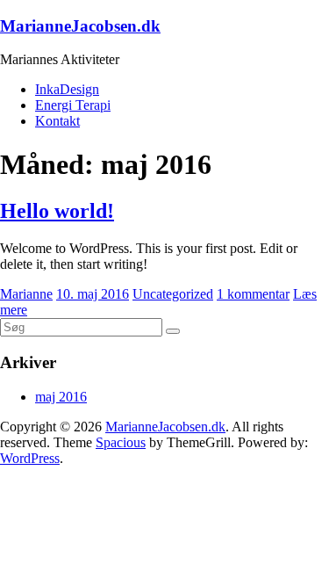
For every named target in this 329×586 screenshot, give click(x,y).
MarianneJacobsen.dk (80, 26)
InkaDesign (67, 89)
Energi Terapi (73, 105)
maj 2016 (61, 396)
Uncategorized (172, 293)
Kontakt (57, 120)
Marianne (26, 293)
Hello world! (57, 210)
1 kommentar (253, 293)
